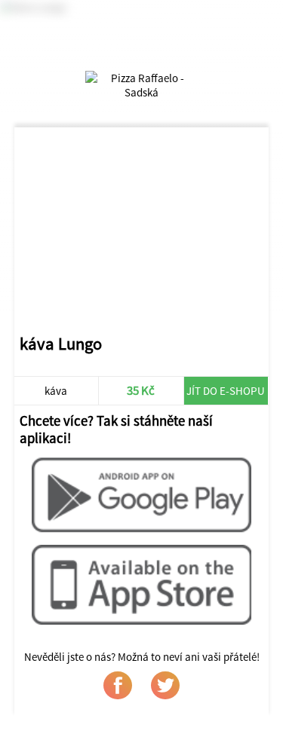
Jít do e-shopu (225, 391)
